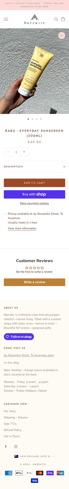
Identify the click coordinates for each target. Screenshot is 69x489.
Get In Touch (12, 436)
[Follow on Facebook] (6, 446)
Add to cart (34, 182)
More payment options (34, 203)
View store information (22, 228)
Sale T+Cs (10, 423)
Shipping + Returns (16, 417)
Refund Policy (13, 430)
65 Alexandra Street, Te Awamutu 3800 (29, 355)
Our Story (10, 411)
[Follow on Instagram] (16, 446)
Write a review (34, 282)
